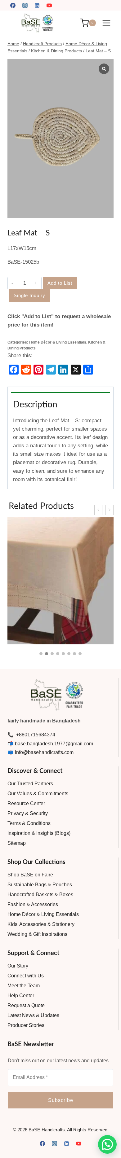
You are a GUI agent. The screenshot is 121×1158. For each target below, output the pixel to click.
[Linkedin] (37, 5)
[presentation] (98, 510)
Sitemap (16, 843)
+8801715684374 (35, 734)
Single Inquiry (29, 295)
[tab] (60, 389)
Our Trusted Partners (30, 783)
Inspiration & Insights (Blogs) (38, 833)
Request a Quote (26, 1005)
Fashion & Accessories (32, 904)
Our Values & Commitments (37, 793)
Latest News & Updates (33, 1015)
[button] (41, 653)
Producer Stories (25, 1025)
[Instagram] (25, 5)
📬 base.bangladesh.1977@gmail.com (50, 743)
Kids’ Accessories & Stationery (40, 924)
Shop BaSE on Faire (30, 874)
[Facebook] (12, 5)
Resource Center (26, 803)
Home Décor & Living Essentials (57, 342)
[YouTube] (49, 5)
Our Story (17, 965)
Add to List (59, 283)
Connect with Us (25, 975)
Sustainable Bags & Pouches (39, 884)
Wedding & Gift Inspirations (37, 934)
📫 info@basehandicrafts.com (40, 752)
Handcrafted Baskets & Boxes (40, 894)
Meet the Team (23, 985)
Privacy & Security (27, 813)
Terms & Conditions (29, 823)
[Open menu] (106, 22)
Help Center (20, 995)
